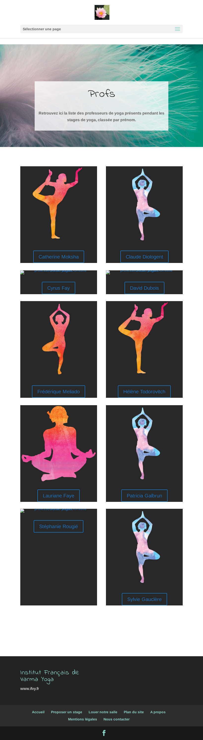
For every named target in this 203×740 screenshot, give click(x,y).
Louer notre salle (103, 712)
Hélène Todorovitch (144, 391)
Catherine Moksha (59, 256)
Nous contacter (116, 719)
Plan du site (134, 712)
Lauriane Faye (58, 495)
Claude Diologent (144, 256)
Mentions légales (82, 719)
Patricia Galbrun (144, 495)
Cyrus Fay (58, 288)
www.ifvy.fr (29, 688)
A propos (158, 712)
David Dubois (144, 288)
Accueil (38, 712)
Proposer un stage (66, 712)
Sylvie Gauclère (144, 599)
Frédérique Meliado (58, 391)
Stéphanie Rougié (58, 526)
